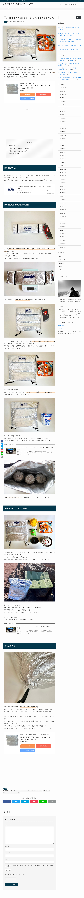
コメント (8, 825)
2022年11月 (63, 213)
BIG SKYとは (15, 145)
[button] (7, 801)
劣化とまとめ (15, 153)
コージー (40, 790)
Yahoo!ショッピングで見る (28, 98)
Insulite (11, 790)
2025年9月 (63, 98)
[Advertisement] (29, 122)
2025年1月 (63, 125)
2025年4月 (63, 114)
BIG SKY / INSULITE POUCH (20, 148)
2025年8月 (63, 101)
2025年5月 (63, 111)
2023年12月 (63, 169)
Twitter (60, 328)
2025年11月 (63, 91)
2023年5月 (63, 193)
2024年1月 (63, 165)
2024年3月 (63, 159)
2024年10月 (63, 135)
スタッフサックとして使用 (19, 151)
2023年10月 (63, 176)
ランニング (63, 263)
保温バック (5, 793)
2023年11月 (63, 172)
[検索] (80, 1)
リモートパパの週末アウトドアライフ (19, 5)
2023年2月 (63, 203)
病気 (61, 266)
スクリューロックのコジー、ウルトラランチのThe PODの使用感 (35, 448)
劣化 (10, 793)
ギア (61, 256)
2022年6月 (63, 230)
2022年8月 (63, 223)
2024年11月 (63, 131)
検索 (78, 17)
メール (7, 853)
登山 (5, 21)
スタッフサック (46, 790)
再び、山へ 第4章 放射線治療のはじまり (69, 45)
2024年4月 (63, 155)
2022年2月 (63, 243)
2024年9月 (63, 138)
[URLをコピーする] (52, 801)
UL (14, 790)
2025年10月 (63, 94)
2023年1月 (63, 206)
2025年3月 (63, 118)
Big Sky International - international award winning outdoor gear (34, 187)
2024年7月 (63, 145)
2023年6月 (63, 189)
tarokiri (71, 60)
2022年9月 (63, 220)
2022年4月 (63, 237)
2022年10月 (63, 216)
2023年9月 (63, 179)
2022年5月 (63, 233)
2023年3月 (63, 199)
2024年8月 (63, 142)
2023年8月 (63, 182)
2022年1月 (63, 247)
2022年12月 (63, 209)
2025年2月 (63, 121)
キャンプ (27, 790)
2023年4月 (63, 196)
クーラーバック (33, 790)
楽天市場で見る (43, 94)
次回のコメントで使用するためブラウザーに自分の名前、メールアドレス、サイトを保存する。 (30, 866)
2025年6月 (63, 108)
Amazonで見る (27, 94)
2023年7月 (63, 186)
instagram (61, 325)
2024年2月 (63, 162)
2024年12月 (63, 128)
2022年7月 (63, 226)
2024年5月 (63, 152)
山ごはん (14, 793)
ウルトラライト (19, 790)
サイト (7, 859)
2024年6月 (63, 148)
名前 (7, 846)
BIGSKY (6, 790)
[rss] (78, 1)
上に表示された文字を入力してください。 (16, 874)
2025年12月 (63, 87)
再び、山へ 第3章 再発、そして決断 (68, 49)
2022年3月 (63, 240)
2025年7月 (63, 104)
